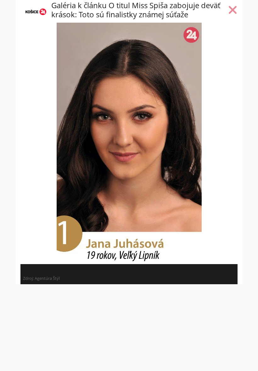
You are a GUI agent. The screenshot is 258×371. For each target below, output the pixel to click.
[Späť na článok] (233, 11)
